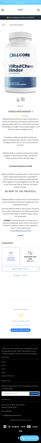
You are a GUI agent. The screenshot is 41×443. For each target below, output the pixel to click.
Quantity (20, 235)
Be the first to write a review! (20, 330)
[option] (20, 63)
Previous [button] (4, 63)
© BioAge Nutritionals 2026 (20, 420)
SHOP (3, 365)
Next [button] (36, 63)
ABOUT (3, 369)
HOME (3, 362)
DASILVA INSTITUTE (7, 376)
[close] (39, 17)
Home (3, 25)
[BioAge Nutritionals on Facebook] (18, 438)
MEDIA (3, 372)
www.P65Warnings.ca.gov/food (21, 231)
